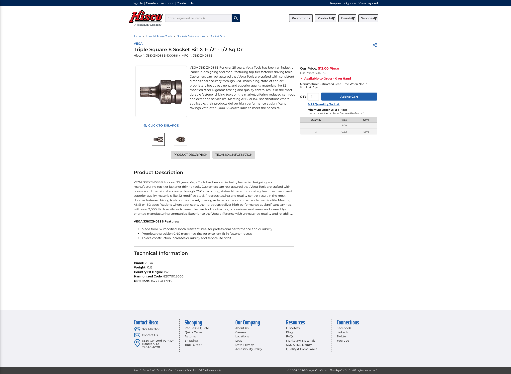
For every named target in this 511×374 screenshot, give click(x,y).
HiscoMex (293, 328)
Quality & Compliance (301, 349)
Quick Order (193, 332)
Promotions (301, 18)
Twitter (342, 336)
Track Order (193, 344)
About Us (242, 328)
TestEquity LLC (340, 370)
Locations (242, 336)
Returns (190, 336)
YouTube (343, 340)
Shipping (191, 340)
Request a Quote (197, 328)
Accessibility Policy (248, 349)
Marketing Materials (300, 340)
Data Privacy (244, 344)
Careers (240, 332)
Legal (239, 340)
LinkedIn (343, 332)
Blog (289, 332)
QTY (303, 97)
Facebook (344, 328)
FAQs (289, 336)
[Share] (374, 46)
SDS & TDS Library (299, 344)
